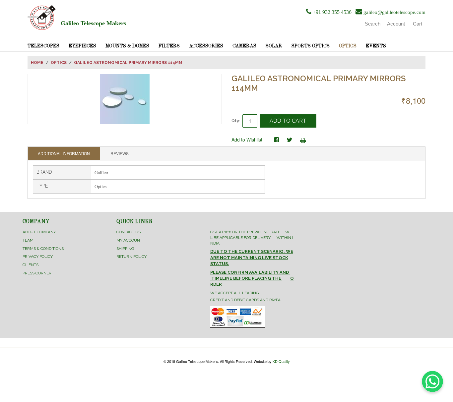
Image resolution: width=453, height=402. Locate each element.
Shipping (125, 248)
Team (28, 240)
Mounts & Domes (127, 46)
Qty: (235, 120)
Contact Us (128, 232)
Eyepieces (82, 46)
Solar (274, 46)
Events (376, 46)
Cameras (244, 46)
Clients (30, 264)
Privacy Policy (38, 256)
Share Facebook (276, 140)
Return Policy (131, 256)
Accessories (206, 46)
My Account (129, 240)
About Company (39, 232)
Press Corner (37, 273)
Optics (347, 46)
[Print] (302, 140)
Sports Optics (310, 46)
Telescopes (43, 46)
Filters (169, 46)
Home (37, 62)
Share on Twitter (289, 140)
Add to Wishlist (246, 139)
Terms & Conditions (43, 248)
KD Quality (281, 361)
